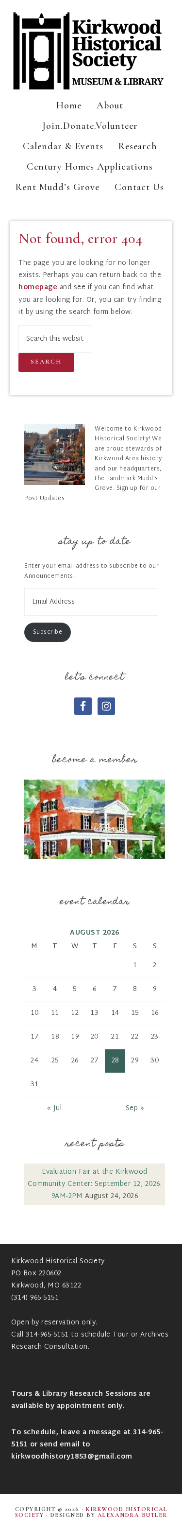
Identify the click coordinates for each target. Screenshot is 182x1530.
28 (115, 1061)
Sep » (135, 1108)
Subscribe (48, 632)
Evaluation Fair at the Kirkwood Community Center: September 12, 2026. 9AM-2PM (95, 1184)
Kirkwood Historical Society (91, 51)
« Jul (54, 1108)
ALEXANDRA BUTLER (132, 1515)
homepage (37, 287)
